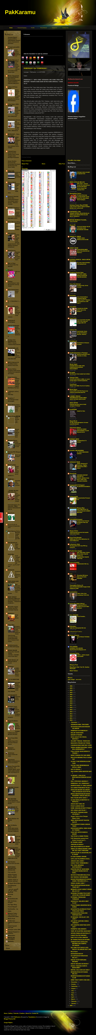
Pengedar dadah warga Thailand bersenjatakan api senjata (14, 372)
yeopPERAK (73, 409)
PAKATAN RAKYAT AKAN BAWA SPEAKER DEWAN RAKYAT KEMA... (80, 871)
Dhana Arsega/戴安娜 (14, 416)
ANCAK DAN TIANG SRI (77, 804)
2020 (71, 699)
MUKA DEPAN (74, 403)
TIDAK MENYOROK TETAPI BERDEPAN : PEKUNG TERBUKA (13, 830)
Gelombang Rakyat (75, 427)
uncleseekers (73, 592)
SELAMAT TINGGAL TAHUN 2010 (80, 741)
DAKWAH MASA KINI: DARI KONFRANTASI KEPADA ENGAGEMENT (77, 367)
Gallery (10, 1013)
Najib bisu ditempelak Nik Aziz (78, 628)
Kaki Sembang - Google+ (12, 901)
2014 (71, 711)
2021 (71, 696)
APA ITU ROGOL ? (76, 769)
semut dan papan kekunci (77, 603)
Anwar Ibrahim (12, 161)
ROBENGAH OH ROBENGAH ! (79, 730)
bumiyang (73, 295)
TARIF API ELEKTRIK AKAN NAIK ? (81, 931)
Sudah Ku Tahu (81, 411)
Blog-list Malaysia (13, 306)
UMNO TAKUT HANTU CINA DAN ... (81, 980)
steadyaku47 (11, 320)
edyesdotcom (12, 233)
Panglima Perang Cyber (77, 272)
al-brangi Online (74, 653)
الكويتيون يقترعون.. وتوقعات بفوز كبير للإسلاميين (13, 890)
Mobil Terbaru (74, 670)
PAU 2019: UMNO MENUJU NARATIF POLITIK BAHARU (82, 275)
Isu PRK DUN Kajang (13, 646)
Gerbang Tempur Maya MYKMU (79, 205)
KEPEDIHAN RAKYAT (77, 953)
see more (78, 679)
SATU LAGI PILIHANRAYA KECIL (80, 859)
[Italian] (39, 58)
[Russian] (23, 63)
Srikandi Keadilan (13, 847)
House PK (72, 225)
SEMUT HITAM (74, 248)
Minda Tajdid (73, 364)
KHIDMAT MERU (74, 439)
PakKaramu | (17, 1017)
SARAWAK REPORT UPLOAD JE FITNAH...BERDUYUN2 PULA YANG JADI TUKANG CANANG (83, 478)
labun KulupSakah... (14, 289)
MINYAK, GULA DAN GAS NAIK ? (80, 970)
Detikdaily (11, 941)
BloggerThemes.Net (9, 1019)
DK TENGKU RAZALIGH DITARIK (80, 939)
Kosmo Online (12, 369)
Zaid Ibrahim (11, 862)
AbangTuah (73, 473)
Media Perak (11, 918)
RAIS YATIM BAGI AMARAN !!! (79, 781)
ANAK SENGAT (12, 597)
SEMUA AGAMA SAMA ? (78, 883)
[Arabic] (39, 63)
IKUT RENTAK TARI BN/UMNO (79, 877)
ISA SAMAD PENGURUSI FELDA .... (81, 787)
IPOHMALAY (73, 341)
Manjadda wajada (13, 606)
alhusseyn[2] (11, 835)
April (72, 997)
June (72, 992)
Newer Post (25, 164)
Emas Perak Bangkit (75, 537)
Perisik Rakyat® (12, 906)
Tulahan (10, 281)
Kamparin (11, 748)
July (72, 990)
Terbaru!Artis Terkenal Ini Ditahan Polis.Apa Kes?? (83, 522)
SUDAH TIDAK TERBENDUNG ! (80, 863)
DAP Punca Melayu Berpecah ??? (17, 53)
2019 (71, 701)
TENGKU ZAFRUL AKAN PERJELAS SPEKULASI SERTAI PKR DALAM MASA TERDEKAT (79, 215)
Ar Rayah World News (14, 883)
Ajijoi (9, 428)
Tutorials (16, 1013)
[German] (31, 58)
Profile (32, 27)
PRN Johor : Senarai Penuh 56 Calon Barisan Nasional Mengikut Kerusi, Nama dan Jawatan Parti (83, 186)
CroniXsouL (73, 384)
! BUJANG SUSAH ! (13, 787)
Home (11, 27)
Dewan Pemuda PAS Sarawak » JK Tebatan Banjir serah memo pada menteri (14, 769)
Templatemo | (32, 1017)
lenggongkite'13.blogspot (77, 485)
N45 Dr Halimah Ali (13, 362)
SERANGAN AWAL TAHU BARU (80, 724)
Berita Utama (73, 389)
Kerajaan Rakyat (12, 440)
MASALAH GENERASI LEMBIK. (17, 226)
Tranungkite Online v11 (76, 585)
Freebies (22, 1013)
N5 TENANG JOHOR (76, 842)
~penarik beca (12, 151)
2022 (71, 694)
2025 (71, 688)
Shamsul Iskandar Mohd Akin (13, 197)
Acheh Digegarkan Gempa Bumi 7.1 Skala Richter (14, 802)
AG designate (11, 322)
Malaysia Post (74, 665)
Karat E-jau (11, 513)
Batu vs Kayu (11, 263)
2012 (71, 716)
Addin (9, 911)
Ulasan (8, 948)
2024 (71, 690)
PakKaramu (20, 12)
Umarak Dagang (22, 27)
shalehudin (11, 570)
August (73, 988)
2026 (71, 686)
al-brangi (10, 894)
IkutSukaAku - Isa (13, 909)
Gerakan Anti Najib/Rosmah (12, 340)
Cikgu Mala (11, 625)
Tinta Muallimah (12, 542)
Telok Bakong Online (14, 531)
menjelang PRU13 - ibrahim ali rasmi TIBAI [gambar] (83, 606)
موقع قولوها (11, 554)
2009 (71, 1005)
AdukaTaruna (11, 250)
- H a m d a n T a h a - (76, 631)
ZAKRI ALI (11, 479)
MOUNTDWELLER (13, 348)
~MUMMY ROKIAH (75, 396)
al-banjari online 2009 (14, 929)
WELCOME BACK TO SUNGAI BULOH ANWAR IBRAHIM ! (83, 511)
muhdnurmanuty (13, 645)
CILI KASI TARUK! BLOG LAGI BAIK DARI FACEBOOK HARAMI (83, 228)
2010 (71, 720)
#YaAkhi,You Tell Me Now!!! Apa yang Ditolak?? (82, 310)
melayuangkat (74, 496)
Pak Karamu (70, 89)
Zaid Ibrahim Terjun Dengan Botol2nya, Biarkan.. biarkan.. (82, 333)
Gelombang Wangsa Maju (77, 508)
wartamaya (11, 753)
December (74, 722)
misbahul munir (12, 706)
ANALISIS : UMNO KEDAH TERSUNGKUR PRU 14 (14, 508)
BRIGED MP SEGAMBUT (11, 938)
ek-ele (9, 896)
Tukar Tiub (11, 171)
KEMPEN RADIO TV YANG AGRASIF (81, 785)
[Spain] (35, 58)
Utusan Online (74, 531)
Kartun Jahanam (74, 635)
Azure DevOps (74, 221)
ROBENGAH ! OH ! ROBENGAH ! (35, 68)
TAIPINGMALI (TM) (75, 211)
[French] (27, 58)
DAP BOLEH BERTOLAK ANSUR (80, 846)
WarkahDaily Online (75, 193)
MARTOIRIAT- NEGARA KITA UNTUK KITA (12, 868)
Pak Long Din (12, 872)
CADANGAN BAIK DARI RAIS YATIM (81, 745)
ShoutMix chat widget (74, 160)
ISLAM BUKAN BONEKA (83, 486)
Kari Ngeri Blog (12, 904)
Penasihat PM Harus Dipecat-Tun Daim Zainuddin (82, 577)
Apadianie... (11, 613)
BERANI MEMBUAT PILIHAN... (78, 220)
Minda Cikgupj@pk (13, 76)
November (74, 982)
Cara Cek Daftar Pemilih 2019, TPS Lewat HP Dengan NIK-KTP (83, 321)
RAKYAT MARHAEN (13, 325)
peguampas (11, 759)
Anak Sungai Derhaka (14, 120)
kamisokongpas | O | (14, 505)
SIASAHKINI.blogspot (76, 519)
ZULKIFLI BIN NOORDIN (77, 450)
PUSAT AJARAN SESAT (77, 806)
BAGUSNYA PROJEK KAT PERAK (80, 743)
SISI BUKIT (73, 307)
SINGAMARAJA (12, 776)
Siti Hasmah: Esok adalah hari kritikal (80, 374)
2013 (71, 714)
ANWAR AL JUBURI (75, 236)
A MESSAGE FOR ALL (83, 564)
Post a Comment (26, 160)
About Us (54, 27)
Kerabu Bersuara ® (13, 60)
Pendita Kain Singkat (76, 551)
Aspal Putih (73, 318)
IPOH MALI (73, 626)
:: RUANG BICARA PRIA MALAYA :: (13, 491)
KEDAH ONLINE (12, 650)
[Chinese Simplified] (42, 63)
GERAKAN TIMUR (75, 462)
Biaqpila (10, 270)
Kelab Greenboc (12, 377)
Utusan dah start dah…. (14, 863)
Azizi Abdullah (74, 615)
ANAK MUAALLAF (13, 660)
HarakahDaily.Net (13, 898)
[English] (23, 58)
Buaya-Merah (73, 421)
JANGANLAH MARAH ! (77, 844)
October (73, 984)
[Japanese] (31, 63)
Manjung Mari (12, 465)
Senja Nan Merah (16, 616)
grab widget (71, 679)
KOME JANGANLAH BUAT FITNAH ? (81, 808)
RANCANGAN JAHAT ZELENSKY (17, 175)
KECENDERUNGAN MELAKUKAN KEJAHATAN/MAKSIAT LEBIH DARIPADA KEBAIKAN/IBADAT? (14, 80)
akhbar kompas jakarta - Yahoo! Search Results (12, 876)
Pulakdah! (11, 666)
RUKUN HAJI (11, 749)
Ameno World (12, 182)
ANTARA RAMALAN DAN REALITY (81, 933)
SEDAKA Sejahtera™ (14, 207)
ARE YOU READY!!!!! (13, 772)
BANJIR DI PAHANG (76, 735)
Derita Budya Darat (17, 810)
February (74, 1001)
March (73, 999)
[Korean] (35, 63)
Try (9, 821)
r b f (71, 574)
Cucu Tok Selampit (75, 284)
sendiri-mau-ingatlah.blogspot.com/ (14, 922)
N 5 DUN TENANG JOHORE (78, 856)
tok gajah (72, 372)
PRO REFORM (12, 799)
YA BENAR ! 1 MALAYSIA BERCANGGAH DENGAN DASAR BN (81, 777)
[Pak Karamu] (73, 112)
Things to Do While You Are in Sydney (80, 385)
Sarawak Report (12, 37)
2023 (71, 692)
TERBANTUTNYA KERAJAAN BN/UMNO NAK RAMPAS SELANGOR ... (79, 943)
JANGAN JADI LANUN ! (77, 861)
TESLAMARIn (74, 646)
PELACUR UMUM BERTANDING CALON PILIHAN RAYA (83, 431)
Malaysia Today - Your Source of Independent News (13, 915)
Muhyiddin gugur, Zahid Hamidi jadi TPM (17, 535)
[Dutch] (42, 58)
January (73, 1003)
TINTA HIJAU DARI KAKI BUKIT (13, 582)
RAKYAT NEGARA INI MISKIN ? (80, 963)
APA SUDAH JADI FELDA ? (78, 810)
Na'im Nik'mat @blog (14, 222)
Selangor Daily (74, 377)
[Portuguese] (27, 63)
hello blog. (10, 394)
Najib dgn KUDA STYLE (17, 698)
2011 (71, 718)
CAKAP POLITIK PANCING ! (79, 935)
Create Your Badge (72, 113)
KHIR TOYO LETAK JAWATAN (79, 937)
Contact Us (65, 27)
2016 (71, 707)
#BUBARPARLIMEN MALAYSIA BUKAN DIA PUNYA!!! (83, 251)
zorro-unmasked (74, 562)
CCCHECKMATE (12, 695)
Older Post (62, 164)
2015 (71, 709)
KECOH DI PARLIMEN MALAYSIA (80, 875)
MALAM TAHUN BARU (77, 733)
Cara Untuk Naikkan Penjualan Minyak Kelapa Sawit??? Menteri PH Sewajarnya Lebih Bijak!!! (83, 300)
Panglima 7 (11, 398)
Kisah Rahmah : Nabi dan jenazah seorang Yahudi (13, 284)
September (74, 986)
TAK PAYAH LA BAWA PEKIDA (79, 836)
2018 (71, 703)
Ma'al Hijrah (74, 951)
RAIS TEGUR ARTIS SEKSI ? (79, 797)
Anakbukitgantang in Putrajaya (79, 353)
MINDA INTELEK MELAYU (77, 182)
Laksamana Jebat (75, 544)
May (72, 995)
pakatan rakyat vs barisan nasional (13, 880)
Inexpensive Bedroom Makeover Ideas (17, 574)
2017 (71, 705)
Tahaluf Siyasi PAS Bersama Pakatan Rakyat (13, 742)
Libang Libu (73, 330)
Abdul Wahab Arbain (14, 405)
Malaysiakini (11, 935)
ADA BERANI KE (12, 807)
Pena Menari (43, 27)
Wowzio (70, 677)
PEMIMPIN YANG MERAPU (78, 929)
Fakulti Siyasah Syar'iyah (12, 926)
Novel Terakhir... (81, 616)
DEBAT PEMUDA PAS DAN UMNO (80, 755)
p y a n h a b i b (12, 524)
